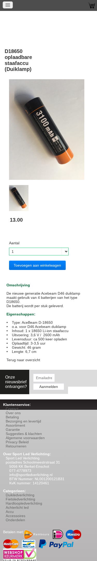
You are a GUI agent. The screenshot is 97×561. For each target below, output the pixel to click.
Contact (12, 409)
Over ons (13, 413)
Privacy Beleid (17, 442)
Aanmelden (48, 387)
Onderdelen (15, 520)
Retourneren (16, 446)
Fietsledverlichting (20, 499)
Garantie (13, 429)
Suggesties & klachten (24, 434)
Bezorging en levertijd (23, 421)
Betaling (12, 417)
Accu (10, 512)
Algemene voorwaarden (25, 438)
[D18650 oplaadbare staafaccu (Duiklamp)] (46, 129)
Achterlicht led (17, 507)
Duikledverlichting (20, 495)
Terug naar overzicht (23, 360)
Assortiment (15, 425)
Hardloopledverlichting (24, 503)
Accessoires (15, 516)
